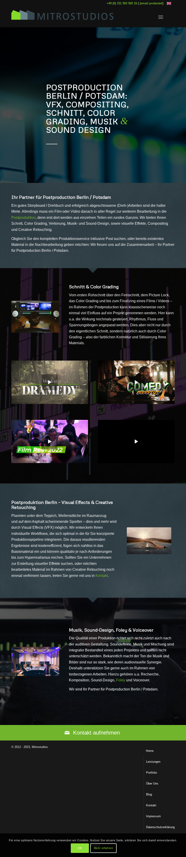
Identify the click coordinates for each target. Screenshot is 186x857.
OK (80, 848)
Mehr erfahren (103, 848)
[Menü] (160, 17)
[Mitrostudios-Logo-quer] (62, 17)
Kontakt (101, 576)
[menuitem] (160, 17)
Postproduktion (23, 217)
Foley (120, 680)
